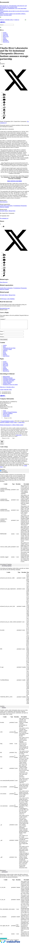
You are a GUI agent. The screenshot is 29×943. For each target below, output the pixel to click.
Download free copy (5, 308)
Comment (3, 319)
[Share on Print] (4, 97)
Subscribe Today (8, 389)
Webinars (5, 350)
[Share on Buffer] (4, 111)
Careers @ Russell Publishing (10, 412)
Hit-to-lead (5, 365)
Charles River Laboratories (6, 205)
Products (5, 354)
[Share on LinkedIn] (4, 95)
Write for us (3, 387)
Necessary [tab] (2, 469)
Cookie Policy (6, 416)
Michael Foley (12, 210)
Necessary (4, 470)
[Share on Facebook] (3, 66)
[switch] (0, 565)
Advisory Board (7, 383)
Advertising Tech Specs (8, 380)
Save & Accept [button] (3, 938)
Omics (4, 37)
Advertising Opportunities (9, 379)
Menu (2, 30)
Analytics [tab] (2, 706)
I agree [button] (13, 438)
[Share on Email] (4, 100)
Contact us (16, 19)
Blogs (4, 352)
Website (2, 336)
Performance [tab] (3, 870)
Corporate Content (7, 349)
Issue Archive (6, 356)
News (4, 346)
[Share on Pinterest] (4, 105)
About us (2, 19)
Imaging (5, 39)
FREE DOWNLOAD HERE (14, 181)
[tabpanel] (14, 518)
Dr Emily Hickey (4, 210)
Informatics (5, 40)
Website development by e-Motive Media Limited (11, 424)
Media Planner (6, 376)
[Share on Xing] (4, 113)
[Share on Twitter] (16, 92)
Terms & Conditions (7, 413)
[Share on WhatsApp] (4, 116)
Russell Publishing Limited (7, 421)
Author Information (7, 381)
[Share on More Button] (4, 103)
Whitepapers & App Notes (9, 348)
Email (2, 334)
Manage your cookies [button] (8, 417)
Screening (5, 34)
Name (2, 331)
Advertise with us (9, 19)
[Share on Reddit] (4, 108)
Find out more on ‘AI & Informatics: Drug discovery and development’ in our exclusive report (13, 6)
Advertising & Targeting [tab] (5, 564)
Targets (4, 32)
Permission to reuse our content (10, 384)
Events (4, 353)
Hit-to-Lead (5, 36)
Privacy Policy (6, 414)
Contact (2, 389)
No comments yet (4, 218)
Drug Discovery (4, 201)
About (4, 410)
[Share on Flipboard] (4, 119)
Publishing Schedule (8, 378)
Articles (5, 345)
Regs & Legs (6, 41)
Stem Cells (5, 35)
